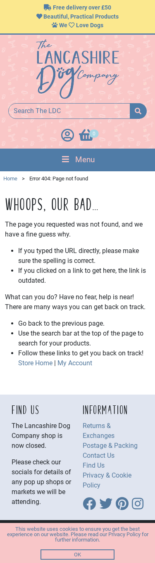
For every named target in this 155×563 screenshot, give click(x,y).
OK (77, 554)
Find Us (94, 465)
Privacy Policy (124, 534)
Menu (85, 159)
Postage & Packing (110, 445)
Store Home (35, 363)
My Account (74, 363)
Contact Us (98, 455)
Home (10, 178)
